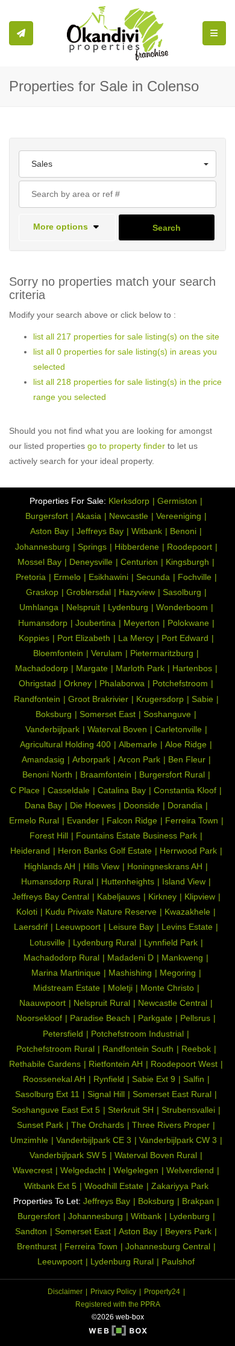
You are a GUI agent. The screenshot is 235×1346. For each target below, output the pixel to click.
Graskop (42, 592)
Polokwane (188, 623)
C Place (25, 790)
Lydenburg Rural (104, 942)
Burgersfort (46, 516)
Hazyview (137, 592)
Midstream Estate (66, 988)
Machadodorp (41, 668)
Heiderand (30, 850)
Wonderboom (182, 607)
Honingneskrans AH (164, 866)
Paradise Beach (100, 1018)
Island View (183, 881)
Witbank (146, 531)
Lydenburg (128, 607)
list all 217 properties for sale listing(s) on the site (126, 336)
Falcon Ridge (132, 820)
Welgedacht (82, 1170)
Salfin (193, 1079)
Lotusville (47, 942)
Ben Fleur (186, 759)
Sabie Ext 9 (153, 1079)
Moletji (120, 988)
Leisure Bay (131, 927)
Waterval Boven (117, 729)
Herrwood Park (188, 850)
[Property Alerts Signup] (21, 33)
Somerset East (108, 714)
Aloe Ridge (186, 744)
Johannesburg (42, 547)
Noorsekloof (39, 1018)
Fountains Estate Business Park (136, 835)
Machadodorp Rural (61, 957)
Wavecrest (32, 1170)
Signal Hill (106, 1094)
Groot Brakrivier (98, 699)
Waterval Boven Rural (155, 1155)
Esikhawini (108, 577)
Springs (92, 547)
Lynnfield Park (171, 942)
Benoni (183, 531)
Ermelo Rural (34, 820)
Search (166, 228)
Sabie (202, 699)
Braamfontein (105, 774)
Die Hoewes (93, 805)
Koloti (26, 911)
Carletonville (178, 729)
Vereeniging (178, 516)
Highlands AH (49, 866)
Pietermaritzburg (161, 653)
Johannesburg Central (167, 1246)
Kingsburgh (187, 562)
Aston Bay (49, 531)
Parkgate (155, 1018)
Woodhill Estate (113, 1186)
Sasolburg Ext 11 (47, 1094)
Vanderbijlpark (52, 729)
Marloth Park (140, 668)
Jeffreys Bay (100, 531)
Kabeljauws (118, 896)
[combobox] (117, 164)
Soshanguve (167, 714)
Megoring (178, 972)
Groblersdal (88, 592)
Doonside (142, 805)
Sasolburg (182, 592)
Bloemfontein (58, 653)
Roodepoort (189, 547)
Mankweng (182, 957)
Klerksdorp (128, 501)
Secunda (153, 577)
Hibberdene (136, 547)
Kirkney (162, 896)
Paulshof (178, 1261)
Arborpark (91, 759)
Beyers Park (188, 1231)
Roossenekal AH (54, 1079)
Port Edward (184, 638)
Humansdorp (42, 623)
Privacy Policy (113, 1291)
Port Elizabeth (83, 638)
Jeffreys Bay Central (50, 896)
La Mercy (136, 638)
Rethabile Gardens (45, 1064)
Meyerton (142, 623)
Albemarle (138, 744)
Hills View (101, 866)
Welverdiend (190, 1170)
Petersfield (63, 1033)
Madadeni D (130, 957)
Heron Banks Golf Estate (105, 850)
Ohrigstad (37, 683)
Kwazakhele (187, 911)
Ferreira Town (191, 820)
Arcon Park (139, 759)
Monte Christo (167, 988)
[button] (67, 227)
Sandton (31, 1231)
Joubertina (95, 623)
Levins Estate (187, 927)
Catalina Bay (122, 790)
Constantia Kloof (185, 790)
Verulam (106, 653)
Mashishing (130, 972)
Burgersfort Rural (172, 774)
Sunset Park (40, 1125)
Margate (92, 668)
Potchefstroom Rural (55, 1049)
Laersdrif (31, 927)
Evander (83, 820)
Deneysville (91, 562)
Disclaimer (65, 1291)
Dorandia (185, 805)
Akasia (88, 516)
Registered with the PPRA (117, 1304)
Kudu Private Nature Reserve (101, 911)
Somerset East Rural (172, 1094)
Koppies (34, 638)
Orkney (78, 683)
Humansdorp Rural (57, 881)
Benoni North (47, 774)
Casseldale (69, 790)
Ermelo (67, 577)
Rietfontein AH (116, 1064)
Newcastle (128, 516)
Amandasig (43, 759)
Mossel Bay (39, 562)
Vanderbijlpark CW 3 (178, 1140)
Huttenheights (127, 881)
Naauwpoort (42, 1003)
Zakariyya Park (179, 1186)
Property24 (162, 1291)
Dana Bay (43, 805)
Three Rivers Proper (171, 1125)
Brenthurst (37, 1246)
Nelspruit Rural (102, 1003)
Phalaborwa (122, 683)
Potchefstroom (180, 683)
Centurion (139, 562)
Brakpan (198, 1201)
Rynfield (108, 1079)
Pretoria (31, 577)
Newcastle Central (172, 1003)
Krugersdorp (160, 699)
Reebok (196, 1049)
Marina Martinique (66, 972)
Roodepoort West (184, 1064)
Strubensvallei (188, 1110)
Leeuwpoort (78, 927)
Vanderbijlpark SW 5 (68, 1155)
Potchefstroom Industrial (137, 1033)
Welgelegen (135, 1170)
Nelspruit (83, 607)
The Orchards (97, 1125)
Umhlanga (38, 607)
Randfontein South (138, 1049)
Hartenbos (192, 668)
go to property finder (126, 446)
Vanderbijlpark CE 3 (93, 1140)
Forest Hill (49, 835)
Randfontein (37, 699)
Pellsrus (195, 1018)
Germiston (177, 501)
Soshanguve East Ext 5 (55, 1110)
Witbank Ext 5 (50, 1186)
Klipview (199, 896)
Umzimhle (29, 1140)
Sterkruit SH (131, 1110)
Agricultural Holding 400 (65, 744)
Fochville (195, 577)
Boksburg (54, 714)
